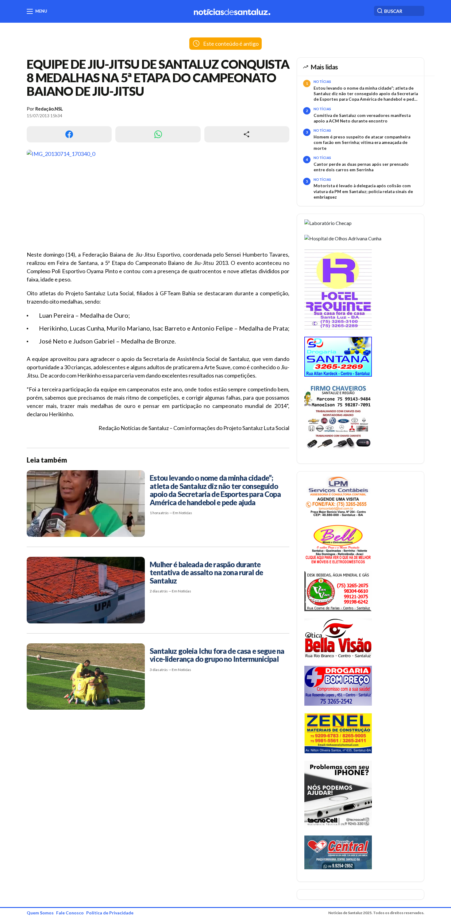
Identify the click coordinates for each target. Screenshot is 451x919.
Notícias (322, 81)
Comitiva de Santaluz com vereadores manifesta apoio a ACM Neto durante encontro (362, 118)
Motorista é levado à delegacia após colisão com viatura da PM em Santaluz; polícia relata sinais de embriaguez (363, 191)
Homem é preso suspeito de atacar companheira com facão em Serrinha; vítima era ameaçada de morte (362, 142)
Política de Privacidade (109, 912)
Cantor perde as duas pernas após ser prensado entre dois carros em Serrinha (361, 167)
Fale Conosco (70, 912)
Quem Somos (40, 912)
